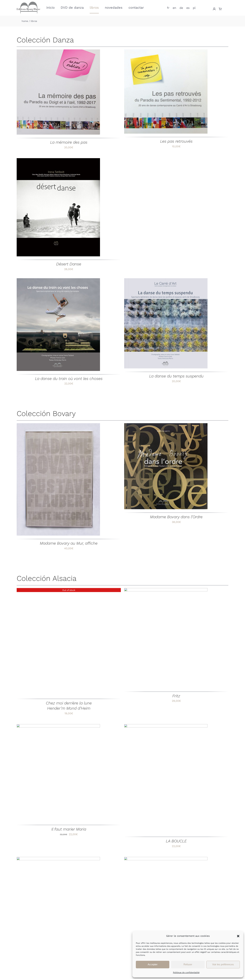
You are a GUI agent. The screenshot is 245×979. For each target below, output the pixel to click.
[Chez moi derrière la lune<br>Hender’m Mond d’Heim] (58, 641)
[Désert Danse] (58, 207)
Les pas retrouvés (176, 141)
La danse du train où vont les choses (68, 378)
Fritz (176, 696)
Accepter (153, 964)
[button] (238, 936)
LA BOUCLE (176, 841)
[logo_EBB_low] (28, 3)
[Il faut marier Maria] (58, 773)
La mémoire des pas (68, 142)
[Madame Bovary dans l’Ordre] (166, 466)
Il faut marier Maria (68, 829)
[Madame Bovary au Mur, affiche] (58, 479)
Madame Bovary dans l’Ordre (176, 517)
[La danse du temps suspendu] (166, 323)
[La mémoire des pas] (58, 92)
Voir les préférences (223, 964)
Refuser (188, 964)
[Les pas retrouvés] (166, 91)
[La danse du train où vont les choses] (58, 324)
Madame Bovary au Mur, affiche (69, 543)
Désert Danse (68, 264)
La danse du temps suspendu (176, 376)
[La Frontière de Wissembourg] (58, 916)
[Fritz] (166, 638)
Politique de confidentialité (186, 972)
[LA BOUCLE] (166, 778)
